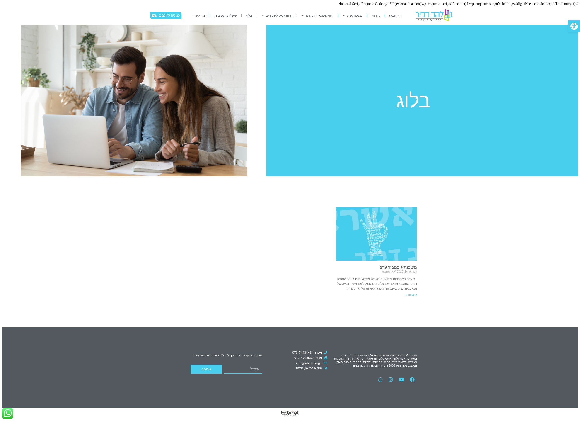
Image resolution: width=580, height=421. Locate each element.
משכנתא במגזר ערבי (398, 267)
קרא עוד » (411, 294)
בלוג (249, 15)
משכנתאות (354, 15)
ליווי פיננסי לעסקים (320, 15)
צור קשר (199, 15)
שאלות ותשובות (226, 15)
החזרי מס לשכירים (279, 15)
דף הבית (395, 15)
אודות (376, 15)
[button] (574, 26)
